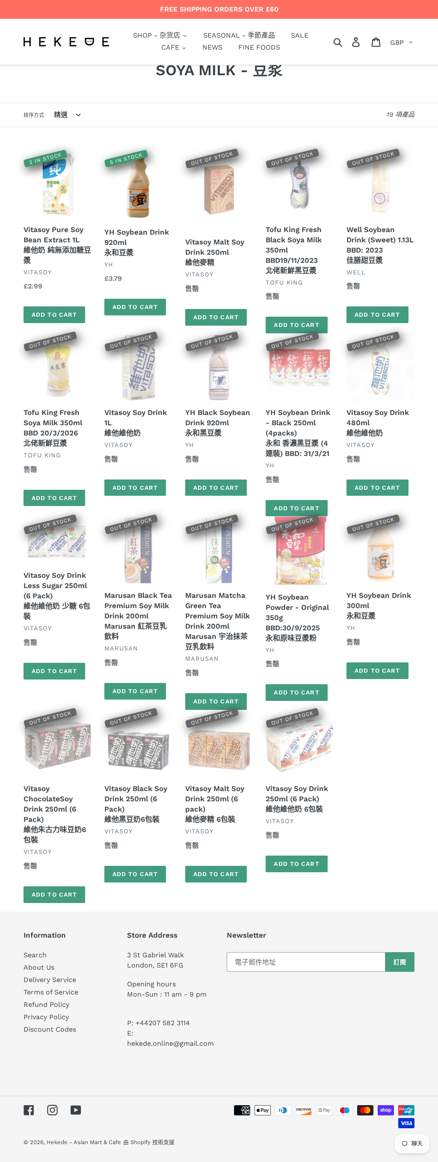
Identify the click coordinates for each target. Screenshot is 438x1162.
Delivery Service (50, 980)
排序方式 (34, 115)
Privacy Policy (46, 1017)
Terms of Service (51, 992)
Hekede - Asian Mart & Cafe (84, 1142)
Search (35, 955)
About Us (39, 967)
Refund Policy (46, 1004)
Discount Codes (50, 1029)
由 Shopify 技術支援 (149, 1142)
